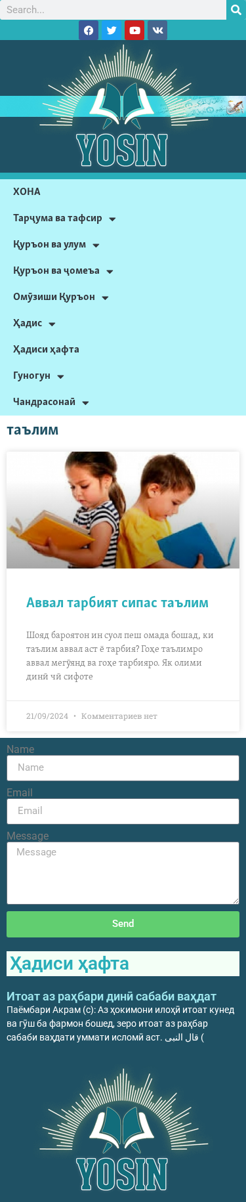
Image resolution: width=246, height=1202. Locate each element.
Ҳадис (27, 323)
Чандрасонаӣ (44, 402)
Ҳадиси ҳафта (46, 349)
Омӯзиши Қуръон (54, 297)
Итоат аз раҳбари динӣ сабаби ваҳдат (111, 996)
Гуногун (32, 375)
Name (20, 749)
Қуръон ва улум (49, 244)
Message (28, 836)
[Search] (236, 10)
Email (20, 793)
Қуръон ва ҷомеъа (56, 270)
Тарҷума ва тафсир (57, 218)
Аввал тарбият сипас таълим (117, 603)
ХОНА (27, 192)
